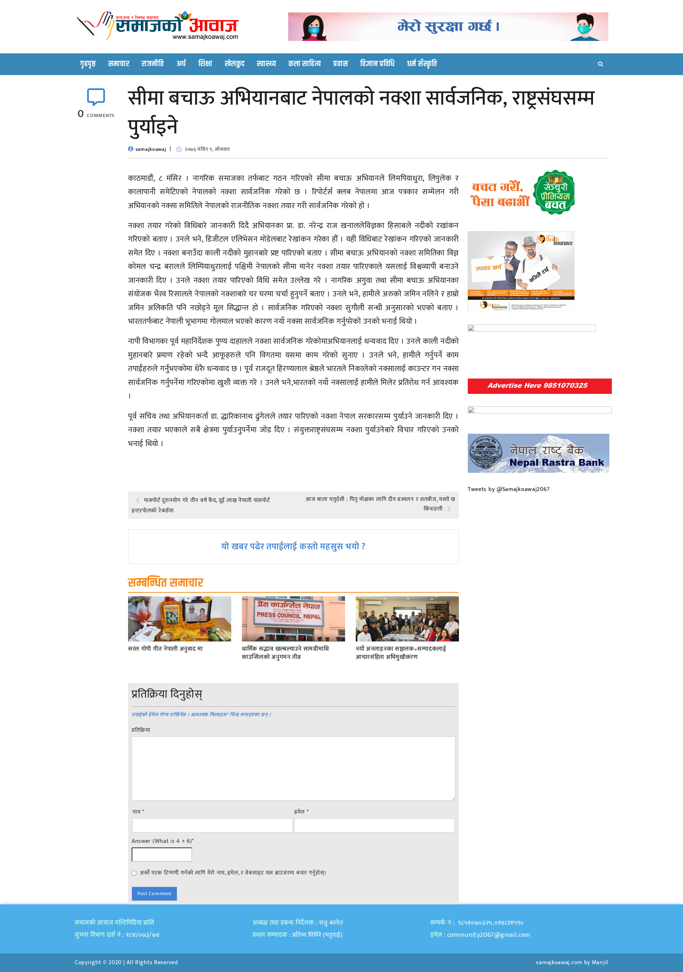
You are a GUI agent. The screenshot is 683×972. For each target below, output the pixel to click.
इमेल (301, 812)
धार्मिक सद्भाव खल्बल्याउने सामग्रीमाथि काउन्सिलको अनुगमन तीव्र (285, 653)
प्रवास (340, 64)
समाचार (118, 64)
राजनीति (153, 64)
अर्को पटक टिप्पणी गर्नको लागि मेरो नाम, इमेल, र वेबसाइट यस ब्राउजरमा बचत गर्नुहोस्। (233, 872)
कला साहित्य (304, 64)
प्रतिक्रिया (141, 730)
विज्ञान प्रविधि (377, 64)
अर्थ (181, 64)
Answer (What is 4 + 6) (163, 841)
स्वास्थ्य (266, 64)
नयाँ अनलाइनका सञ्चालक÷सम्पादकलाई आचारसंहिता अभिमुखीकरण (401, 653)
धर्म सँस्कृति (422, 64)
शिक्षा (205, 64)
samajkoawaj (151, 149)
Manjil (600, 962)
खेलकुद (235, 64)
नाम (138, 812)
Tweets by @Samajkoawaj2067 (509, 489)
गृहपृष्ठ (88, 64)
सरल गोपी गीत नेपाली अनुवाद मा (165, 649)
